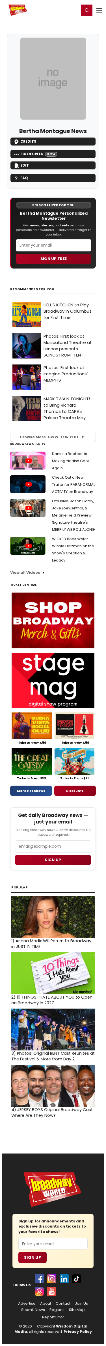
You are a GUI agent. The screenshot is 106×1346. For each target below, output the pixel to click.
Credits (28, 141)
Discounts (75, 790)
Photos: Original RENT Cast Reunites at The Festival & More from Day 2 (53, 1056)
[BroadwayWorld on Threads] (39, 1291)
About (45, 1303)
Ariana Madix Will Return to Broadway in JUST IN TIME (51, 943)
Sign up (53, 859)
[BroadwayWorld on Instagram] (52, 1279)
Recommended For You (32, 289)
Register (56, 10)
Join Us (81, 1303)
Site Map (77, 1309)
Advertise (27, 1303)
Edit (24, 165)
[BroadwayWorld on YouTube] (52, 1291)
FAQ (24, 177)
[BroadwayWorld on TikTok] (77, 1279)
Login (72, 10)
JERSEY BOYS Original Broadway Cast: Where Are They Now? (52, 1112)
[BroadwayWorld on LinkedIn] (64, 1279)
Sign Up (32, 1257)
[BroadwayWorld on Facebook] (39, 1279)
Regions (56, 1309)
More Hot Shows (31, 790)
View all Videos (25, 572)
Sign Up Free (53, 258)
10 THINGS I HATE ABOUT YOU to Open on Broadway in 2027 (51, 1000)
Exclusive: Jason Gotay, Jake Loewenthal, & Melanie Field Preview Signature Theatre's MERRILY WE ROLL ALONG (73, 515)
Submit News (33, 1309)
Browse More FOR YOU (49, 437)
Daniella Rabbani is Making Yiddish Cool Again (70, 461)
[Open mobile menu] (99, 10)
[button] (86, 10)
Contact (63, 1303)
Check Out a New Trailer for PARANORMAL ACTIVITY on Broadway (73, 484)
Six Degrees (37, 153)
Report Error (53, 1317)
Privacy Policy (78, 1331)
